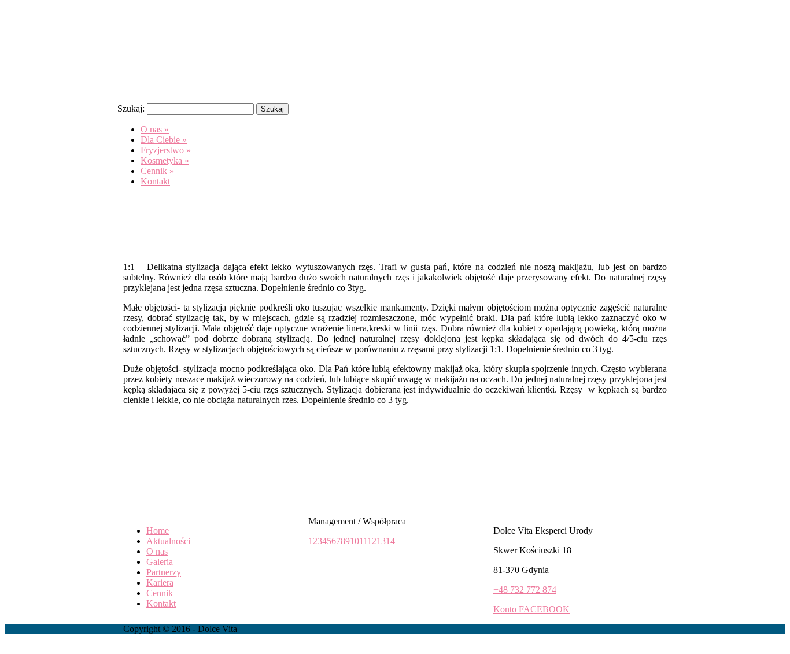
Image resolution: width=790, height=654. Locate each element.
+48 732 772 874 (524, 589)
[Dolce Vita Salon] (204, 88)
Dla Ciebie (164, 140)
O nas (157, 551)
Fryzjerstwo (166, 150)
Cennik (157, 171)
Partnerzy (163, 572)
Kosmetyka (165, 160)
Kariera (159, 583)
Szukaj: (131, 108)
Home (157, 530)
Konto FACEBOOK (531, 609)
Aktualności (168, 541)
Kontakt (155, 181)
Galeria (159, 562)
